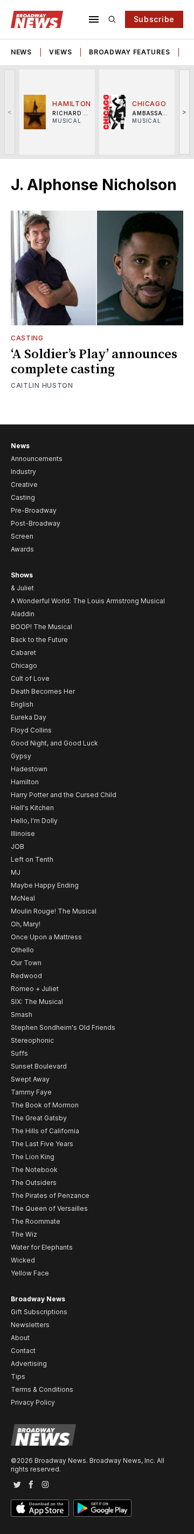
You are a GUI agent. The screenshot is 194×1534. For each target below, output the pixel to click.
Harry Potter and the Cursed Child (63, 795)
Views (60, 52)
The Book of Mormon (45, 1105)
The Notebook (34, 1170)
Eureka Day (28, 717)
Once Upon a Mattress (46, 937)
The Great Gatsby (39, 1118)
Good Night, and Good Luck (54, 743)
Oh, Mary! (25, 924)
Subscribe (154, 19)
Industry (23, 472)
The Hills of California (45, 1131)
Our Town (26, 963)
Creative (24, 484)
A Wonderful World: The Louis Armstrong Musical (88, 601)
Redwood (26, 976)
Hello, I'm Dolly (34, 821)
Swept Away (30, 1079)
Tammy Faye (31, 1092)
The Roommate (35, 1221)
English (22, 704)
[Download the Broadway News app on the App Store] (40, 1508)
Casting (27, 338)
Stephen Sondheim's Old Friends (63, 1027)
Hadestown (29, 769)
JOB (17, 846)
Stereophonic (32, 1040)
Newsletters (30, 1325)
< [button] (10, 112)
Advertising (29, 1363)
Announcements (37, 459)
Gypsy (21, 756)
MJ (15, 872)
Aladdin (22, 614)
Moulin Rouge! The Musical (53, 911)
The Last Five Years (42, 1144)
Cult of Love (30, 678)
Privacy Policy (33, 1402)
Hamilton (25, 782)
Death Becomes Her (43, 691)
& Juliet (22, 588)
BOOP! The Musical (41, 627)
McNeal (23, 898)
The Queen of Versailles (49, 1208)
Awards (22, 549)
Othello (22, 950)
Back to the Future (39, 640)
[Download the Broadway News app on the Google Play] (102, 1508)
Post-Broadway (35, 523)
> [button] (184, 112)
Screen (22, 536)
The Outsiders (34, 1183)
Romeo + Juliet (35, 989)
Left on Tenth (32, 859)
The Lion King (32, 1157)
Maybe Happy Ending (45, 885)
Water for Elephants (42, 1247)
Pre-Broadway (34, 510)
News (21, 52)
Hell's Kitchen (32, 808)
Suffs (19, 1053)
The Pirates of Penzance (50, 1195)
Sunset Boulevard (39, 1066)
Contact (23, 1351)
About (20, 1338)
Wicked (23, 1260)
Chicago (24, 665)
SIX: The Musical (37, 1002)
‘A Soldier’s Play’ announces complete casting (94, 362)
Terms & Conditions (42, 1389)
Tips (18, 1376)
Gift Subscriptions (39, 1312)
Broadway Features (129, 52)
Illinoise (23, 833)
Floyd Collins (31, 730)
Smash (21, 1014)
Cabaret (23, 653)
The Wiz (24, 1234)
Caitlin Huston (42, 385)
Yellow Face (30, 1273)
